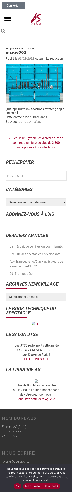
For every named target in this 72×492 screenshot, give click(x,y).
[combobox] (36, 31)
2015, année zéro (21, 274)
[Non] (67, 478)
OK (17, 486)
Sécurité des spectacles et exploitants (35, 254)
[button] (7, 19)
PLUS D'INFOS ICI (36, 359)
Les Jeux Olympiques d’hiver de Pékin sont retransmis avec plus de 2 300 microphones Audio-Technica (36, 142)
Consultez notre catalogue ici (36, 399)
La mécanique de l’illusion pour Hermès (36, 246)
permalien (33, 122)
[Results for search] (36, 36)
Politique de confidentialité (41, 486)
